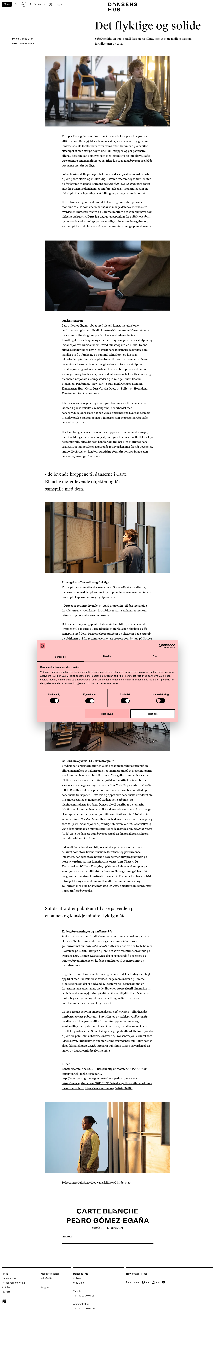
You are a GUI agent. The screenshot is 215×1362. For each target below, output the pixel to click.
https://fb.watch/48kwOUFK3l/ (127, 1069)
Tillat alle (153, 713)
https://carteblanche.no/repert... (82, 1073)
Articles (6, 1287)
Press (5, 1274)
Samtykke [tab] (60, 656)
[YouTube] (163, 1282)
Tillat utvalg (107, 713)
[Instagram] (153, 1282)
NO (23, 4)
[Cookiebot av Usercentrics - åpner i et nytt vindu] (161, 646)
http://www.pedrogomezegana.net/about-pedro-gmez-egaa (99, 1078)
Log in (59, 4)
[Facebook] (143, 1282)
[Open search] (16, 4)
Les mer (67, 1236)
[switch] (89, 700)
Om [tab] (155, 656)
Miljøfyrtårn (47, 1278)
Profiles (6, 1292)
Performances (37, 4)
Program (45, 1287)
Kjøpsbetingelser (50, 1274)
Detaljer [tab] (107, 656)
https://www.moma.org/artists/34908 (109, 1088)
